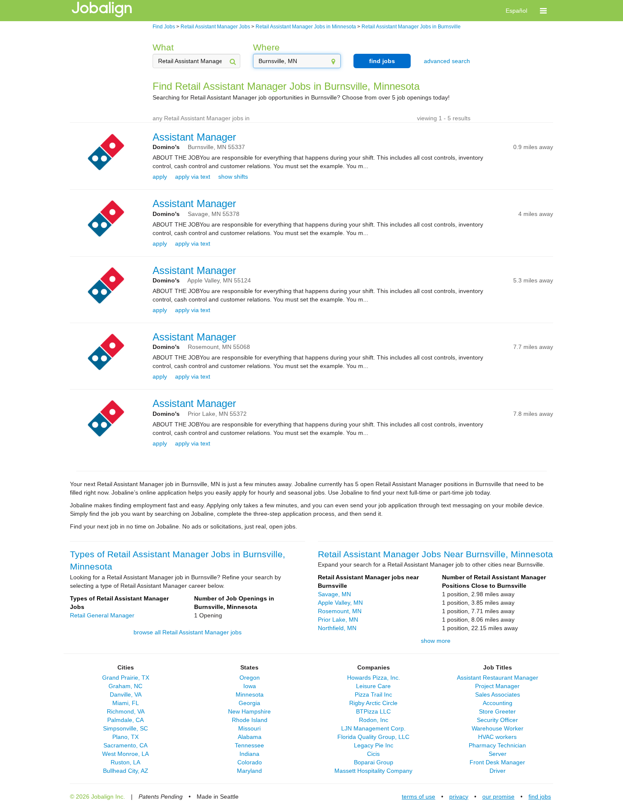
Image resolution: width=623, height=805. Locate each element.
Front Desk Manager (497, 762)
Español (516, 10)
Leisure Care (373, 686)
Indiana (249, 753)
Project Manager (497, 686)
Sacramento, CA (125, 745)
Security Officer (497, 719)
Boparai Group (373, 762)
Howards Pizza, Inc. (373, 677)
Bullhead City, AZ (125, 770)
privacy (458, 796)
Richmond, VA (126, 711)
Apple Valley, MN (340, 602)
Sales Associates (497, 694)
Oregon (249, 677)
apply (160, 176)
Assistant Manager (194, 137)
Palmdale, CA (125, 719)
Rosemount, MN (340, 611)
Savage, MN (334, 594)
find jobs (382, 61)
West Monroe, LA (125, 753)
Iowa (249, 686)
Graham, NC (125, 686)
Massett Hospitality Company (373, 770)
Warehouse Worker (497, 728)
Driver (498, 770)
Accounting (497, 703)
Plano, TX (125, 736)
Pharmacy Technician (497, 745)
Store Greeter (497, 711)
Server (497, 753)
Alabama (249, 736)
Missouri (249, 728)
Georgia (249, 703)
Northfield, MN (337, 628)
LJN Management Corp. (373, 728)
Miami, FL (125, 703)
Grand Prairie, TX (125, 677)
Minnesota (250, 694)
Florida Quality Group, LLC (373, 736)
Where (266, 47)
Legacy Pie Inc (373, 745)
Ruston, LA (125, 762)
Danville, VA (126, 694)
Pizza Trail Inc (373, 694)
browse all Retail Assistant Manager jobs (188, 632)
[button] (543, 10)
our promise (498, 796)
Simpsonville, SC (125, 728)
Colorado (249, 762)
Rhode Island (249, 719)
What (163, 47)
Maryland (249, 770)
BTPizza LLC (373, 711)
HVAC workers (497, 736)
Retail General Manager (102, 615)
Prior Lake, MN (338, 619)
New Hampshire (249, 711)
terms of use (418, 796)
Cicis (373, 753)
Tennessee (249, 745)
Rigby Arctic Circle (373, 703)
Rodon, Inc (373, 719)
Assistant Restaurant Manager (497, 677)
